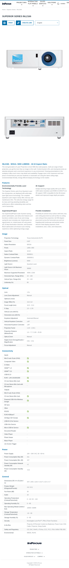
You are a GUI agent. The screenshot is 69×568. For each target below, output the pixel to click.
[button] (22, 4)
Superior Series (11, 9)
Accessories (61, 3)
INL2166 (19, 9)
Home (4, 9)
